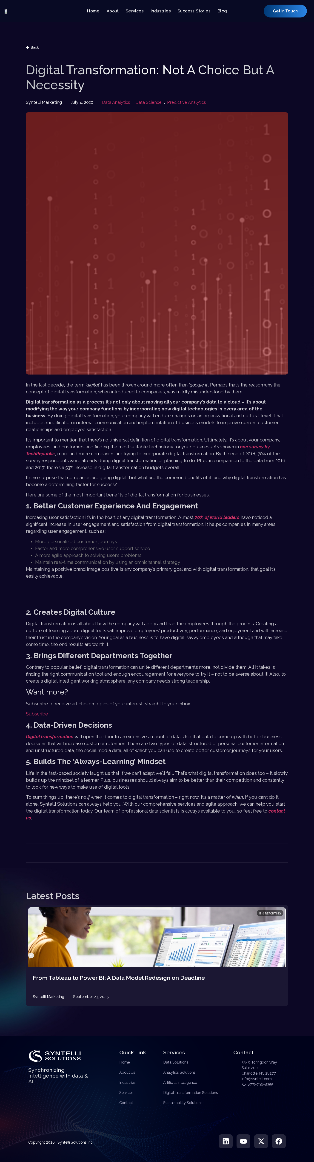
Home (93, 11)
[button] (31, 955)
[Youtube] (243, 1141)
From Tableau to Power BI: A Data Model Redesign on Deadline (119, 977)
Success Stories (194, 11)
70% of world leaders (217, 517)
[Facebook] (279, 1141)
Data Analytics (116, 102)
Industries (161, 11)
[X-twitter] (261, 1141)
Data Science (149, 102)
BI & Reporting (270, 913)
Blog (222, 11)
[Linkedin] (226, 1141)
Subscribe (37, 714)
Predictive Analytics (186, 102)
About (113, 11)
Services (135, 11)
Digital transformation (50, 736)
